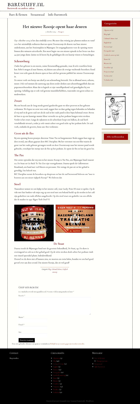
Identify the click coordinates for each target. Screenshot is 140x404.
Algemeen (107, 30)
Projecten (107, 72)
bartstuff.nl (25, 4)
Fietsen (106, 47)
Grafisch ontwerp (110, 55)
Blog (49, 269)
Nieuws (106, 63)
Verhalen (107, 80)
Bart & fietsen (99, 358)
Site (20, 332)
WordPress (90, 401)
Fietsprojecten (102, 361)
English (106, 43)
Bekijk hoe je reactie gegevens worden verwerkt (67, 344)
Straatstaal (98, 364)
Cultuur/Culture (57, 269)
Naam (21, 317)
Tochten (107, 76)
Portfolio (107, 67)
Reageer (61, 32)
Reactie (22, 296)
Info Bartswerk (99, 367)
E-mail (21, 325)
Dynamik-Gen (64, 401)
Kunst (106, 59)
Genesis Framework (78, 401)
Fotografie (107, 51)
